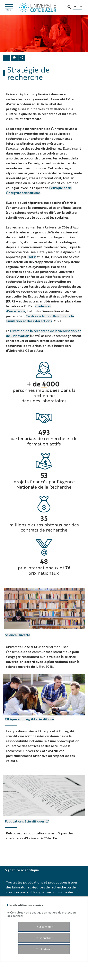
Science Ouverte (17, 635)
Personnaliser (44, 938)
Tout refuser (44, 949)
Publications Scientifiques (24, 821)
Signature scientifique (22, 870)
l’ (28, 257)
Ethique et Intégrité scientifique (29, 719)
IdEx (32, 257)
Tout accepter (44, 927)
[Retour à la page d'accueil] (37, 7)
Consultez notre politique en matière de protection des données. (41, 914)
